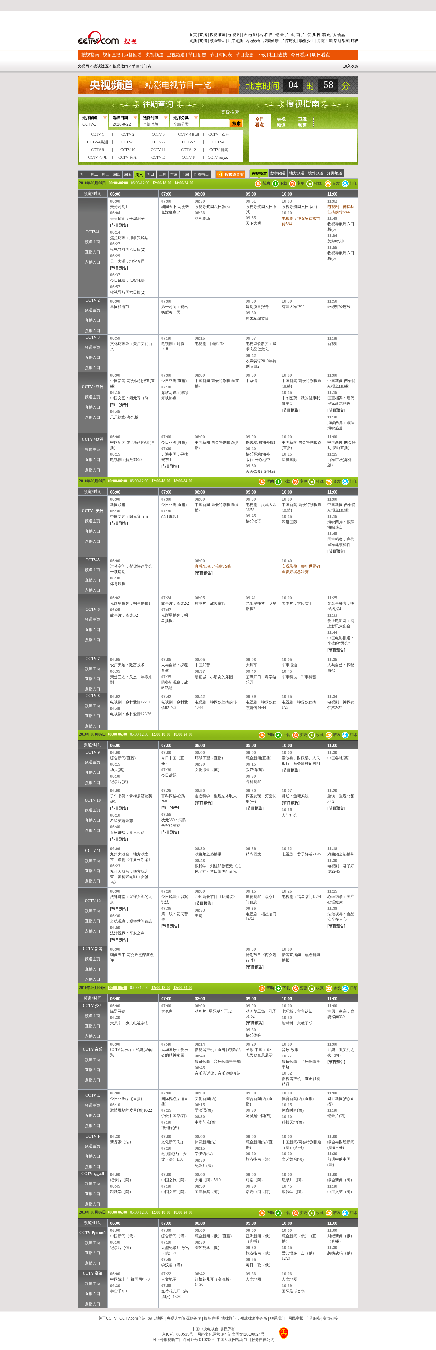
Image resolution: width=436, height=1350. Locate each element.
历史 (293, 41)
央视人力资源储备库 (184, 1318)
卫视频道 (176, 54)
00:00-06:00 (118, 183)
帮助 (265, 183)
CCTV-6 (93, 609)
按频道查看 (234, 174)
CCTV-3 (93, 337)
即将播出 (201, 174)
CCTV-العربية (92, 1173)
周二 (94, 174)
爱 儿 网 (313, 35)
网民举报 (296, 1318)
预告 (221, 41)
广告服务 (313, 1318)
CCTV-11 (93, 850)
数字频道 (278, 173)
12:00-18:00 (161, 183)
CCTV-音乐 (92, 1049)
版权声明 (211, 1318)
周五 (128, 174)
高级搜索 (230, 112)
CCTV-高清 (92, 1273)
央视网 (83, 66)
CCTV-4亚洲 (92, 387)
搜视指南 (217, 35)
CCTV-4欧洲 (92, 439)
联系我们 (277, 1318)
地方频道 (296, 173)
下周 (185, 174)
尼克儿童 (324, 41)
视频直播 (112, 54)
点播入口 (92, 262)
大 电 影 (250, 35)
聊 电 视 (328, 35)
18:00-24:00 (183, 183)
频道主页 (92, 242)
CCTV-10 (93, 800)
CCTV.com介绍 (132, 1318)
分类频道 (334, 173)
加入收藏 (350, 66)
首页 (193, 35)
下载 (261, 54)
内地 (249, 41)
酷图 (345, 41)
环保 (354, 41)
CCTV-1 (93, 232)
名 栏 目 (266, 35)
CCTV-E (92, 1095)
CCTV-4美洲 (92, 511)
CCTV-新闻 (92, 949)
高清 (203, 41)
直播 (203, 35)
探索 (267, 41)
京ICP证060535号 (177, 1334)
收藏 (317, 183)
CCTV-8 (93, 696)
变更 (300, 183)
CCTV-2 (93, 300)
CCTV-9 (93, 752)
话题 (338, 41)
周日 (150, 174)
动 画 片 (298, 35)
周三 (105, 174)
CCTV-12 (93, 901)
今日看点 (300, 54)
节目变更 (244, 54)
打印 (353, 183)
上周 (163, 174)
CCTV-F (93, 1136)
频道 (213, 41)
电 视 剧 (234, 35)
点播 (193, 41)
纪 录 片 (282, 35)
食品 (340, 35)
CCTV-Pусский (92, 1233)
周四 (117, 174)
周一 (83, 174)
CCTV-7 (93, 658)
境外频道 (315, 173)
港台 (257, 41)
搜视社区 (101, 66)
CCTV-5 (93, 560)
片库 (231, 41)
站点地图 (156, 1318)
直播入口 (92, 252)
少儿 (310, 41)
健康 (275, 41)
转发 (335, 183)
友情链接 (330, 1318)
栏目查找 (278, 54)
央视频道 (154, 54)
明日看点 (321, 54)
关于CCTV (107, 1318)
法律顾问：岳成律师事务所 (244, 1318)
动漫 (303, 41)
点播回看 (133, 54)
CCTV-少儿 (92, 1005)
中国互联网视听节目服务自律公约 (245, 1340)
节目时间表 (221, 54)
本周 (174, 174)
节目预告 (197, 54)
